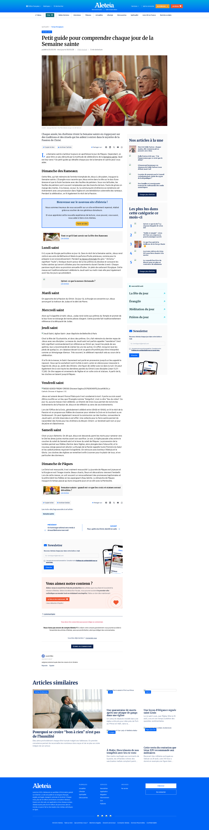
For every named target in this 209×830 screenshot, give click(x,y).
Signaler (51, 665)
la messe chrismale (88, 259)
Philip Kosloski (82, 49)
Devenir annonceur (109, 823)
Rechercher (59, 6)
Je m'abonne (161, 6)
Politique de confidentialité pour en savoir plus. (145, 350)
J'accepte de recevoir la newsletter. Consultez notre (71, 561)
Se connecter (149, 6)
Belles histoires (64, 15)
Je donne (175, 6)
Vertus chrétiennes (41, 692)
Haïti (110, 692)
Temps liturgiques (57, 27)
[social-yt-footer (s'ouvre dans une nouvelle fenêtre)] (98, 816)
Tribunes (88, 15)
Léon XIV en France (149, 15)
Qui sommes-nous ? (81, 823)
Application (104, 791)
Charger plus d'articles (147, 194)
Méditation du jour (141, 309)
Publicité (103, 804)
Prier (48, 15)
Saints (148, 692)
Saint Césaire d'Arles (111, 10)
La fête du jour (138, 293)
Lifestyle (110, 15)
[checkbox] (44, 561)
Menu (39, 15)
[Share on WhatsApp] (122, 147)
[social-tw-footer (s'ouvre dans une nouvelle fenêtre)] (107, 816)
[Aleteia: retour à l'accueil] (104, 5)
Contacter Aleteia (123, 823)
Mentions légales (95, 823)
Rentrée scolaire (165, 15)
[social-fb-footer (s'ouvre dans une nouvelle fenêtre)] (102, 816)
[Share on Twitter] (114, 147)
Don (101, 801)
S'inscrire (49, 567)
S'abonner (161, 786)
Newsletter (104, 788)
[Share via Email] (118, 147)
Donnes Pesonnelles (138, 823)
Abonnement (104, 798)
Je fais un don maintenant (56, 599)
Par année (124, 788)
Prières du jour (139, 317)
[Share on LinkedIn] (110, 147)
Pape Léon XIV (151, 730)
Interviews (77, 15)
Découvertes (121, 15)
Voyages (112, 732)
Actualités (99, 15)
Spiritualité (134, 15)
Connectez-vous (91, 638)
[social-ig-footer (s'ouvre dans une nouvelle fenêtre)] (111, 816)
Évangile (135, 301)
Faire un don (82, 223)
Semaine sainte (110, 157)
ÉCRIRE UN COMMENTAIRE (82, 646)
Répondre (45, 665)
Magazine (103, 795)
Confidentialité (152, 823)
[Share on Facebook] (106, 147)
